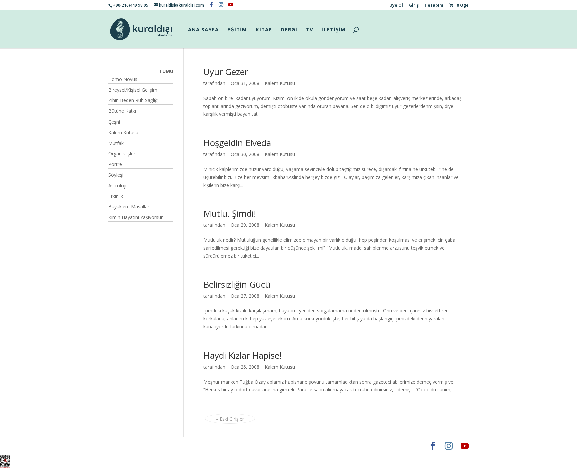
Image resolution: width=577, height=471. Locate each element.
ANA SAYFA (203, 30)
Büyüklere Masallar (128, 206)
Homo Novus (122, 79)
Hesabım (434, 5)
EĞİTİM (237, 30)
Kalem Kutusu (280, 83)
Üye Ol (396, 5)
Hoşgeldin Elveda (237, 143)
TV (309, 30)
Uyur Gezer (225, 72)
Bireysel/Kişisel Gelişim (132, 90)
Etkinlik (115, 196)
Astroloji (117, 185)
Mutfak (116, 143)
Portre (115, 164)
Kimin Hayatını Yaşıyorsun (136, 217)
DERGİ (289, 30)
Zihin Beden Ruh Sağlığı (133, 100)
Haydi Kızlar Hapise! (242, 355)
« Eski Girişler (230, 419)
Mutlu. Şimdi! (229, 213)
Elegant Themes (128, 446)
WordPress (213, 446)
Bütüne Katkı (122, 111)
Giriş (414, 5)
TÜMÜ (166, 71)
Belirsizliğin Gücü (236, 284)
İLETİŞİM (334, 30)
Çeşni (114, 122)
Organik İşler (121, 153)
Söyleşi (115, 175)
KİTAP (264, 30)
